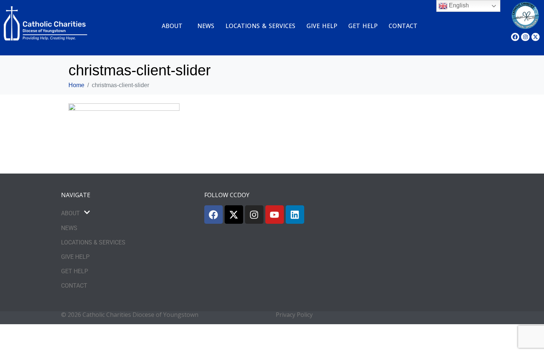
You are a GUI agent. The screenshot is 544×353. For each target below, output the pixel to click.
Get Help (362, 26)
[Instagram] (525, 37)
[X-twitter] (535, 37)
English (458, 5)
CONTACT (403, 26)
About (172, 26)
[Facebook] (515, 37)
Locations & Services (260, 26)
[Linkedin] (295, 214)
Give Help (321, 26)
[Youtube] (274, 214)
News (205, 26)
